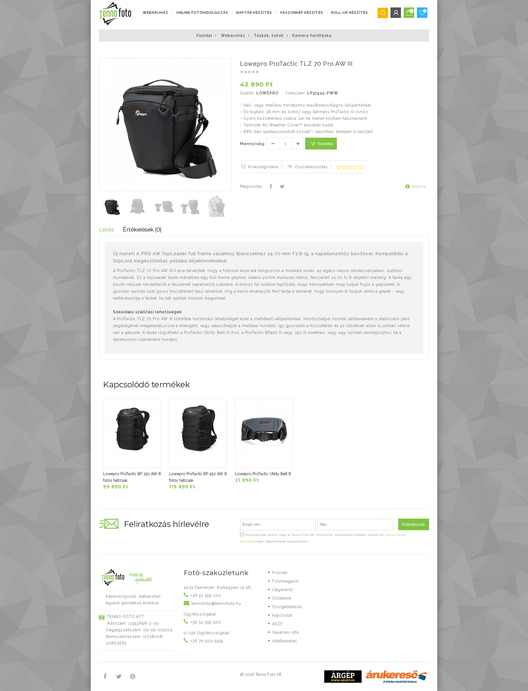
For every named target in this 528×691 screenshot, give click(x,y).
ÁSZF (277, 624)
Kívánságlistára (263, 167)
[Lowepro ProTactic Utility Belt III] (264, 433)
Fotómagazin (285, 581)
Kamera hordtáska (312, 35)
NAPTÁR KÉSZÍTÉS (254, 12)
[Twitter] (282, 187)
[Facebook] (271, 187)
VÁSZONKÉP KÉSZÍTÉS (301, 12)
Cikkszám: (295, 93)
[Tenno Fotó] (116, 13)
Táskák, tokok (269, 35)
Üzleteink (281, 598)
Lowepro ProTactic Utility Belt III (263, 474)
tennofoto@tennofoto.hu (216, 603)
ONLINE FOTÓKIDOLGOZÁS (202, 12)
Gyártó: (247, 93)
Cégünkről (282, 589)
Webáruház (155, 12)
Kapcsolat (282, 615)
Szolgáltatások (287, 607)
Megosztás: (251, 186)
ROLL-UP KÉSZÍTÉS (349, 12)
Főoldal (204, 35)
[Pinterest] (133, 677)
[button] (226, 63)
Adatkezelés (284, 641)
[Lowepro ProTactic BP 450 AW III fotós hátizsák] (198, 433)
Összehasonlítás (311, 167)
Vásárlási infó (285, 632)
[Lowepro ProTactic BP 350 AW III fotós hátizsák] (132, 433)
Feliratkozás (413, 524)
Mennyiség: (253, 144)
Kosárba (325, 144)
